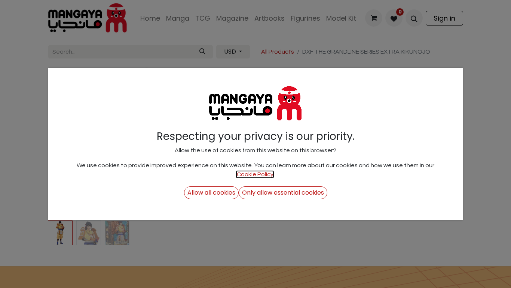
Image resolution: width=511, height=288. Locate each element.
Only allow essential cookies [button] (283, 192)
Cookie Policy (255, 174)
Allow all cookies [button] (211, 192)
